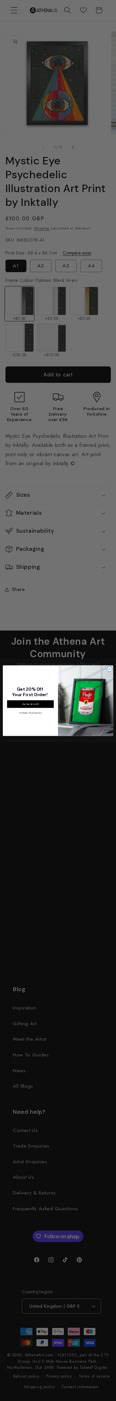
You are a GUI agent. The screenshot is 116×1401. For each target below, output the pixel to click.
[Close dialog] (109, 668)
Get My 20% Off (30, 703)
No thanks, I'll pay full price (30, 712)
